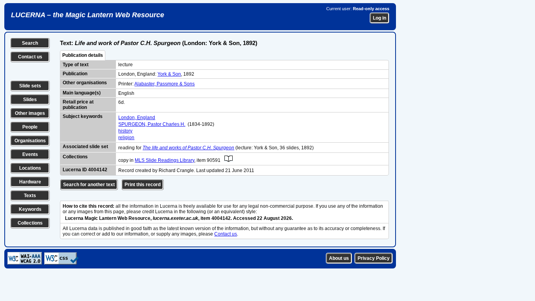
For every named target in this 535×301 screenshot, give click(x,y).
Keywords (30, 209)
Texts (30, 195)
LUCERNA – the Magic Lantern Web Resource (87, 15)
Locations (30, 168)
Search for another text (89, 184)
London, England (136, 117)
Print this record (143, 184)
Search (30, 43)
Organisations (30, 140)
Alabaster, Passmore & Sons (164, 84)
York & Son (169, 74)
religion (126, 137)
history (125, 131)
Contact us (30, 57)
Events (30, 154)
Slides (30, 99)
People (30, 127)
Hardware (30, 182)
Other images (30, 113)
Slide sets (30, 86)
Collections (30, 223)
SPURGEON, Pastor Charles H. (151, 124)
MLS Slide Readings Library (164, 160)
